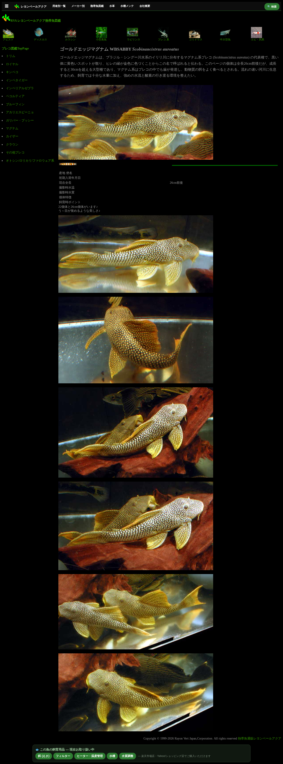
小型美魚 (101, 39)
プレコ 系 (163, 39)
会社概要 (145, 6)
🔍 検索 (272, 6)
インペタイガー (17, 80)
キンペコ (12, 72)
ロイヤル (12, 64)
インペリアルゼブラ (20, 88)
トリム (10, 56)
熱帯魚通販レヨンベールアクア (259, 738)
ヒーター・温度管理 (90, 756)
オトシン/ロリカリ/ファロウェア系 (30, 160)
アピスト (8, 39)
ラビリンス (133, 39)
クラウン (12, 144)
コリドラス (195, 39)
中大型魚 (225, 39)
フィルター (63, 756)
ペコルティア (15, 96)
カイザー (12, 136)
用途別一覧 (59, 6)
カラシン (70, 39)
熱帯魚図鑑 (97, 6)
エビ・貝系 (257, 39)
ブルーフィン (15, 104)
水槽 (112, 756)
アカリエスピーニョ (20, 112)
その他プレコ (15, 152)
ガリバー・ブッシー (20, 120)
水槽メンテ (127, 6)
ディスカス (40, 39)
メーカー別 (78, 6)
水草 (112, 6)
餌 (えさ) (43, 756)
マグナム (12, 128)
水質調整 (127, 756)
